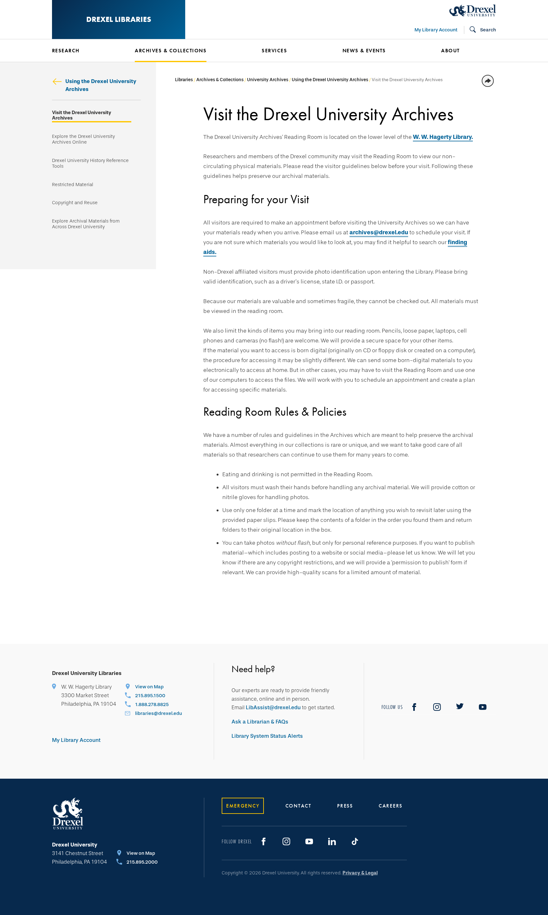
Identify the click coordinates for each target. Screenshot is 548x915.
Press (345, 805)
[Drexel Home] (472, 10)
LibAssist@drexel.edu (273, 707)
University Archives (267, 79)
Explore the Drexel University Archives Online (83, 139)
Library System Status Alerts (267, 736)
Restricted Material (72, 184)
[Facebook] (414, 707)
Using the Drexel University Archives (100, 85)
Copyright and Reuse (75, 202)
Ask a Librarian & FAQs (260, 721)
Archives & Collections (220, 79)
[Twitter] (460, 707)
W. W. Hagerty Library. (443, 136)
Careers (390, 805)
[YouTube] (482, 707)
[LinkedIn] (332, 841)
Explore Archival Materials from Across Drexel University (86, 224)
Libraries (184, 79)
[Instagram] (286, 841)
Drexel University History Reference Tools (90, 163)
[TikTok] (355, 841)
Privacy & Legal (360, 873)
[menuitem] (84, 51)
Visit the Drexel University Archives (81, 115)
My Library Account (435, 30)
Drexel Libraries (118, 19)
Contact (298, 805)
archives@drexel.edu (378, 232)
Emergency (242, 805)
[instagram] (437, 707)
